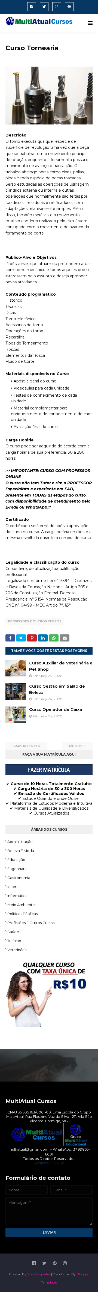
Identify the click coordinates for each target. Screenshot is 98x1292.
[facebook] (31, 6)
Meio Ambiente (21, 904)
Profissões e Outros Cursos (35, 621)
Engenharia (17, 868)
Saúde (13, 931)
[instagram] (56, 6)
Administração (20, 841)
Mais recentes (27, 746)
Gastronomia (18, 877)
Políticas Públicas (22, 913)
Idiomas (14, 886)
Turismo (14, 940)
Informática (17, 895)
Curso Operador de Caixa (55, 709)
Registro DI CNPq (49, 1163)
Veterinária (17, 950)
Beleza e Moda (20, 850)
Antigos (76, 746)
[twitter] (44, 6)
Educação (16, 859)
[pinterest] (69, 6)
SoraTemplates (38, 1274)
